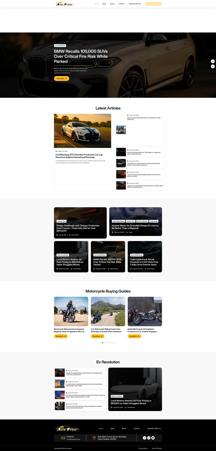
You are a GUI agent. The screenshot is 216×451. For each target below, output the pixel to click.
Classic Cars (61, 221)
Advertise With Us (135, 3)
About (112, 3)
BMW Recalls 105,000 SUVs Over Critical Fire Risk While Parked (107, 262)
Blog (104, 3)
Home (96, 3)
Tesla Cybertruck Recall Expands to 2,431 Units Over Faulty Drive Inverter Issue (144, 262)
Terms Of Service (157, 448)
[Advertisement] (50, 20)
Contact (121, 3)
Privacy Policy (143, 448)
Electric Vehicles (142, 221)
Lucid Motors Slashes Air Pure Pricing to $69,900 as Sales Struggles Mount (70, 262)
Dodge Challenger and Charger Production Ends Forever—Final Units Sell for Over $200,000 (78, 228)
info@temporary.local (73, 439)
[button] (213, 66)
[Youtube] (153, 438)
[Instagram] (148, 438)
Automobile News (60, 45)
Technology (154, 221)
